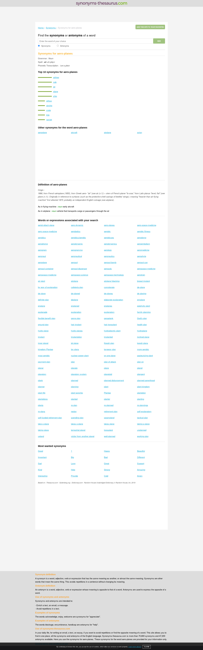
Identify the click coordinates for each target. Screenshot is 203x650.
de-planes (108, 293)
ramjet (49, 119)
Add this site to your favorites (150, 27)
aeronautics (109, 256)
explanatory (109, 312)
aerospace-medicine (47, 274)
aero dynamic (77, 225)
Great (106, 463)
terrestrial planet (78, 430)
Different (141, 457)
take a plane (43, 423)
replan (74, 411)
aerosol (74, 262)
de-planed (75, 293)
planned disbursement (114, 380)
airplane (107, 132)
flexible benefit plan (46, 318)
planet (140, 367)
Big (72, 457)
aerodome (141, 237)
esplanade (42, 312)
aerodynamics (110, 243)
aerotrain (141, 274)
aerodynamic (77, 243)
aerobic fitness (143, 231)
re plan (74, 405)
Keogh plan (109, 343)
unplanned (141, 430)
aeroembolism (143, 243)
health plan (142, 324)
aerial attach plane (46, 225)
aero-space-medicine (146, 225)
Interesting (42, 475)
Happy (107, 451)
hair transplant (110, 324)
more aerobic (143, 349)
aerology (108, 249)
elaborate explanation (113, 299)
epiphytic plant (143, 305)
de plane (42, 293)
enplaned (75, 305)
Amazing (141, 469)
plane (55, 91)
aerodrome (43, 243)
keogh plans (142, 343)
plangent (141, 374)
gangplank (108, 318)
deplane (74, 299)
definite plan (43, 299)
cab (54, 82)
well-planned (109, 436)
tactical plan (142, 417)
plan (73, 361)
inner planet (43, 343)
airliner (56, 77)
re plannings (142, 405)
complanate (109, 287)
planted (74, 399)
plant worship (77, 392)
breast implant (143, 281)
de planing (141, 293)
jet (54, 86)
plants (40, 405)
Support (140, 463)
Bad (106, 457)
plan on (140, 361)
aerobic (107, 231)
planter (107, 399)
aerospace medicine (146, 268)
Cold (106, 475)
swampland (109, 417)
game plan (75, 318)
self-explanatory (144, 411)
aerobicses (109, 237)
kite (47, 114)
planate (74, 367)
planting (140, 399)
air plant (41, 281)
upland (41, 436)
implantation (76, 336)
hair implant (76, 324)
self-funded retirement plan (50, 417)
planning (74, 386)
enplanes (108, 305)
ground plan (43, 324)
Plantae (107, 392)
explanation (76, 312)
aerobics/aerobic (78, 237)
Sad (40, 463)
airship (49, 105)
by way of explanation (47, 287)
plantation (141, 392)
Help (73, 469)
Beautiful (141, 451)
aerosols (108, 268)
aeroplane (42, 132)
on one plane (109, 355)
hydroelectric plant (112, 330)
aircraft (74, 132)
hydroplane (142, 330)
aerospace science (79, 274)
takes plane (109, 423)
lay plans (75, 349)
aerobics (42, 237)
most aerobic (44, 355)
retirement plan (110, 411)
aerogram (42, 249)
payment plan (44, 361)
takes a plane (77, 423)
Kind (40, 469)
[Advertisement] (101, 14)
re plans (41, 411)
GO (159, 40)
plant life (41, 392)
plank (40, 380)
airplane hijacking (111, 281)
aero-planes (109, 225)
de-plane (141, 287)
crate (48, 110)
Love (73, 463)
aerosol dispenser (79, 268)
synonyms (57, 35)
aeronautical (76, 256)
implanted (108, 336)
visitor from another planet (82, 436)
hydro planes (77, 330)
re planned (108, 405)
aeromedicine (143, 249)
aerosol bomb (110, 262)
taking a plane (143, 423)
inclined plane (143, 336)
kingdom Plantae (45, 349)
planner (41, 386)
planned (74, 380)
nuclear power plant (80, 355)
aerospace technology (114, 274)
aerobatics (75, 231)
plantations (43, 399)
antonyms (75, 35)
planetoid (108, 374)
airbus (49, 100)
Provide (74, 475)
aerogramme (77, 249)
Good (40, 451)
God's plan (142, 318)
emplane (141, 299)
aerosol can (142, 262)
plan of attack (110, 361)
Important (42, 457)
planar (41, 367)
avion (139, 132)
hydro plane (43, 330)
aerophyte (141, 256)
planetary (42, 374)
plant (106, 386)
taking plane (43, 430)
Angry (140, 475)
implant (41, 336)
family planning (144, 312)
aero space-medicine (47, 231)
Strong (107, 469)
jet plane (74, 343)
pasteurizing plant (145, 355)
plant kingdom (143, 386)
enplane (41, 305)
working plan (142, 436)
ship (55, 96)
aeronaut (42, 256)
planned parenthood (146, 380)
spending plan (77, 417)
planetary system (79, 374)
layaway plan (110, 349)
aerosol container (45, 268)
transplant (108, 430)
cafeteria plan (77, 287)
